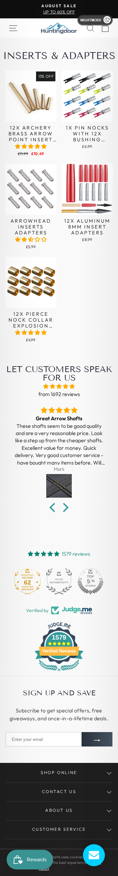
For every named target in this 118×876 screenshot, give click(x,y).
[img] (59, 386)
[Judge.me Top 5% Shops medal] (90, 581)
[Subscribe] (97, 739)
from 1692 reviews (59, 394)
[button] (31, 146)
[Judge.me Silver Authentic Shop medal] (59, 581)
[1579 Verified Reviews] (59, 672)
